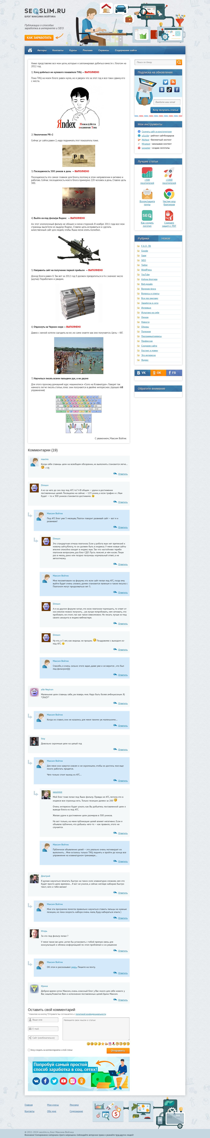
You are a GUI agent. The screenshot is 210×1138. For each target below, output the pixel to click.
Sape (143, 255)
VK (142, 373)
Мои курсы (53, 1104)
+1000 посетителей (169, 181)
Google (144, 251)
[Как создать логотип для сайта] (147, 219)
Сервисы (103, 50)
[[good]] (106, 1043)
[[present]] (110, 1043)
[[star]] (102, 1043)
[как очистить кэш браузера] (169, 198)
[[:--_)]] (124, 1043)
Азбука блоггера (149, 279)
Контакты (57, 50)
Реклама (88, 50)
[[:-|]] (128, 1043)
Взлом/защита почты (147, 203)
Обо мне (51, 1111)
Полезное (146, 331)
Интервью (146, 308)
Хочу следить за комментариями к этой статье (52, 1050)
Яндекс (144, 360)
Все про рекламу (149, 298)
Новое (166, 238)
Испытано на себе (150, 312)
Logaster (146, 147)
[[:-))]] (117, 1043)
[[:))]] (120, 1043)
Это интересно (148, 355)
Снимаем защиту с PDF (169, 224)
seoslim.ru (44, 1132)
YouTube (145, 274)
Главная (29, 1104)
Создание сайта (149, 346)
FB (174, 373)
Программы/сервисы (151, 336)
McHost (145, 139)
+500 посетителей (147, 181)
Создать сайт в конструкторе (157, 131)
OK (158, 373)
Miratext (146, 143)
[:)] (88, 1043)
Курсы (73, 50)
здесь (74, 967)
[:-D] (92, 1043)
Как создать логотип (147, 224)
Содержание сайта (126, 50)
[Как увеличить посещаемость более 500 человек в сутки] (147, 176)
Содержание (76, 1111)
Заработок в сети (149, 303)
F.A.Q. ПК (146, 246)
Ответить (123, 473)
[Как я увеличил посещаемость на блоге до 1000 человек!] (169, 176)
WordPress (146, 270)
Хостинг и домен (149, 350)
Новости (145, 322)
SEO (143, 260)
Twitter (144, 265)
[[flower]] (113, 1043)
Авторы (42, 50)
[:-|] (99, 1043)
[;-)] (95, 1043)
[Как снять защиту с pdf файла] (169, 219)
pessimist (57, 791)
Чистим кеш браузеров (169, 203)
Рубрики (143, 238)
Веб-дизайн (147, 284)
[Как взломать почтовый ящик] (147, 198)
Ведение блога (148, 289)
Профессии (147, 341)
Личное (144, 317)
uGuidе (145, 135)
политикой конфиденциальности (91, 1014)
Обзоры (145, 327)
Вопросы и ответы (150, 293)
